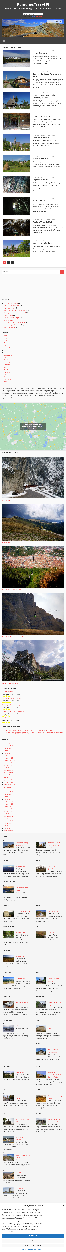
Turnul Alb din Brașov (23, 911)
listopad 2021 (8, 782)
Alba (5, 336)
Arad (5, 338)
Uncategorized (9, 320)
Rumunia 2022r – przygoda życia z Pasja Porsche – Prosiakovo (24, 730)
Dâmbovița (7, 365)
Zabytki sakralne (9, 327)
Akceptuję (33, 1236)
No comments (51, 50)
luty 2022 (7, 775)
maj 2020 (7, 818)
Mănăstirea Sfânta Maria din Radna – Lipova (54, 845)
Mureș (6, 382)
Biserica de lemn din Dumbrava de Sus (14, 711)
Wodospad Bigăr (21, 933)
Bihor (6, 345)
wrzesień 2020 (8, 809)
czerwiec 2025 (8, 770)
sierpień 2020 (8, 811)
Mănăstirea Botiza (41, 159)
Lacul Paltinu (20, 1072)
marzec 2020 (8, 823)
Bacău (6, 343)
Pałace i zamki (8, 315)
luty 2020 (7, 826)
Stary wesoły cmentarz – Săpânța (12, 698)
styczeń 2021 (8, 799)
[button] (63, 1206)
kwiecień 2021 (8, 792)
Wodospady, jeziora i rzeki (12, 325)
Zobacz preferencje (33, 1245)
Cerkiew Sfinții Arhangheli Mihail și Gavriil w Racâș (54, 1074)
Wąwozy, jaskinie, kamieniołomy (14, 322)
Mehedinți (7, 379)
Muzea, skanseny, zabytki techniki (15, 313)
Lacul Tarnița (52, 933)
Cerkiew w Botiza (41, 137)
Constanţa (7, 360)
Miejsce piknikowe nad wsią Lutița (13, 705)
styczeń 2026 (8, 753)
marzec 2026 (8, 748)
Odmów (33, 1241)
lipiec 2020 (7, 814)
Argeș (6, 340)
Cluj (5, 357)
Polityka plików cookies (27, 1249)
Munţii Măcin (20, 1173)
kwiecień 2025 (8, 772)
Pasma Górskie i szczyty (11, 318)
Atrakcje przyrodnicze (11, 303)
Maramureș (8, 377)
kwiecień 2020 (8, 821)
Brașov (6, 350)
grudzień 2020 (8, 802)
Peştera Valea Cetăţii (42, 222)
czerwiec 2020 (8, 816)
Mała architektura (10, 308)
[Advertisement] (13, 285)
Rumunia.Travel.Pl (33, 4)
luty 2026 (7, 751)
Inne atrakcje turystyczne (12, 306)
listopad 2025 (8, 758)
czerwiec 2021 (8, 787)
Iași (5, 374)
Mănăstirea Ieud (21, 1026)
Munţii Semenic (40, 53)
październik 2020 (9, 806)
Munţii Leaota (20, 979)
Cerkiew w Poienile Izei (43, 243)
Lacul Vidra (48, 730)
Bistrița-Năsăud (9, 348)
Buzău (6, 353)
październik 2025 (9, 760)
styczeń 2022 (8, 777)
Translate (39, 17)
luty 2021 (7, 797)
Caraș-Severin (8, 355)
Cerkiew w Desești (41, 116)
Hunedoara (8, 372)
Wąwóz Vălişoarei (7, 692)
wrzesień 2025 (8, 763)
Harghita (7, 370)
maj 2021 (7, 789)
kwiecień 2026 (8, 746)
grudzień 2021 (8, 780)
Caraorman (19, 1188)
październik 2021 (9, 785)
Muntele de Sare (53, 911)
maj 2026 (7, 743)
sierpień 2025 (8, 765)
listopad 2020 (8, 804)
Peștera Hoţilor (39, 201)
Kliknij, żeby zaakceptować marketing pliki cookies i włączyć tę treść (33, 426)
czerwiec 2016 (8, 831)
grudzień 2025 (8, 756)
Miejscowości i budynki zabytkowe (15, 310)
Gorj (5, 367)
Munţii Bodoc (20, 956)
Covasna (7, 362)
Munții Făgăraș (20, 866)
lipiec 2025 (7, 768)
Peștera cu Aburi (40, 180)
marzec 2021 (8, 794)
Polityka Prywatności (38, 1249)
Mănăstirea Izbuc (7, 718)
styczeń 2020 (8, 828)
